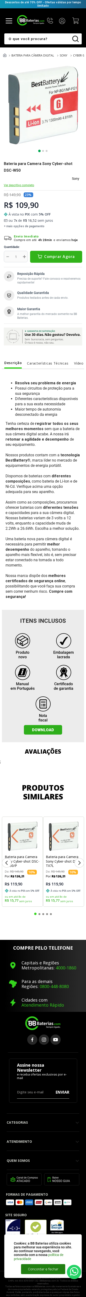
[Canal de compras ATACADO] (24, 1180)
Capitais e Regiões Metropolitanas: (40, 965)
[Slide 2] (43, 151)
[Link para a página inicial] (5, 55)
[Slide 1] (39, 151)
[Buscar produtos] (79, 38)
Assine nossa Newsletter (30, 1068)
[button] (6, 863)
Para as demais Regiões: (37, 983)
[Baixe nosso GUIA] (61, 1180)
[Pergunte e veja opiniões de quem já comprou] (4, 178)
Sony (63, 55)
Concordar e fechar (43, 1269)
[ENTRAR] (63, 20)
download (43, 730)
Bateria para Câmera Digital (32, 55)
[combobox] (43, 38)
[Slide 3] (47, 151)
